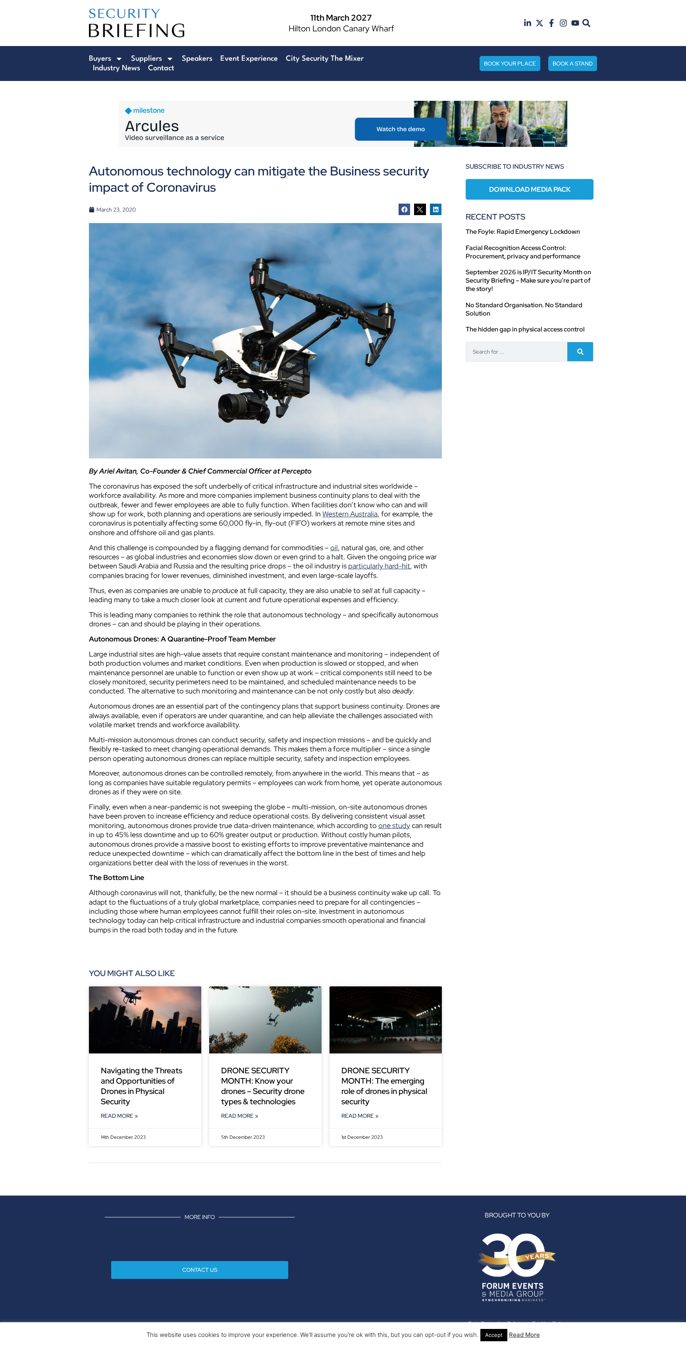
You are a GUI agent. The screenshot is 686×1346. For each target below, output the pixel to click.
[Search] (580, 351)
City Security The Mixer (325, 58)
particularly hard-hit (379, 565)
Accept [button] (494, 1335)
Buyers (100, 58)
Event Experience (249, 58)
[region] (343, 124)
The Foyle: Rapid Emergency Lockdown (523, 231)
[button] (586, 23)
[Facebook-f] (551, 23)
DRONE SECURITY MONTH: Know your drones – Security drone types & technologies (262, 1086)
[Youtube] (575, 23)
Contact (161, 68)
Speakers (197, 58)
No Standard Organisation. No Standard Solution (524, 309)
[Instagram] (563, 23)
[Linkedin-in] (528, 23)
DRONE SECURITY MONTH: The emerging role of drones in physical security (384, 1086)
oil (334, 547)
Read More (524, 1334)
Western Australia (350, 513)
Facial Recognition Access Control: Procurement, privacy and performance (523, 252)
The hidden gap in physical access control (525, 329)
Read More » (119, 1115)
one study (394, 825)
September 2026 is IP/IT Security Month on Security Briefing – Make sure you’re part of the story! (528, 280)
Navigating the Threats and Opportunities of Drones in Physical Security (141, 1086)
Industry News (116, 68)
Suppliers (146, 58)
